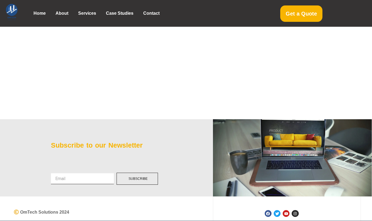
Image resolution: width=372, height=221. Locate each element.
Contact (151, 13)
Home (39, 13)
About (62, 13)
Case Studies (119, 13)
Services (87, 13)
